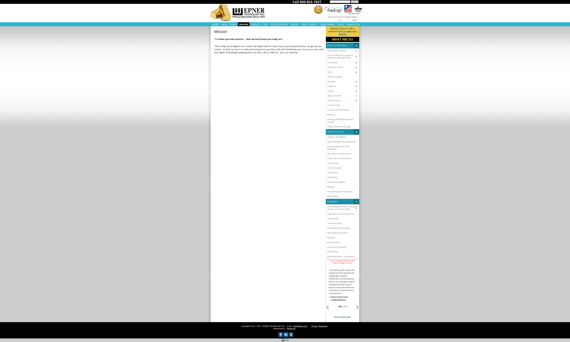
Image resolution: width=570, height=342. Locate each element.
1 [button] (338, 306)
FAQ (265, 24)
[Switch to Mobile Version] (285, 340)
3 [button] (342, 306)
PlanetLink (291, 328)
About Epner (228, 24)
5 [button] (346, 306)
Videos (294, 24)
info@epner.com (300, 326)
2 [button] (340, 306)
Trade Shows (327, 24)
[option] (342, 285)
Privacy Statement (319, 326)
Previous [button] (328, 307)
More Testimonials (342, 316)
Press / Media (309, 24)
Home (215, 24)
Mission (243, 24)
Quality (255, 24)
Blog (341, 24)
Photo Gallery (279, 24)
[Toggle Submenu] (356, 45)
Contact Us (353, 24)
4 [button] (344, 306)
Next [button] (357, 307)
